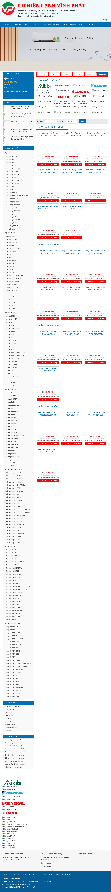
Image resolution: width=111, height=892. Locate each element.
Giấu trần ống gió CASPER (14, 479)
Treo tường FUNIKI (12, 171)
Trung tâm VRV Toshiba (13, 690)
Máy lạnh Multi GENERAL (14, 568)
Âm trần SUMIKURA (12, 300)
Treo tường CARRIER (12, 159)
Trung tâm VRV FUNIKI (13, 642)
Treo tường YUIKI (11, 229)
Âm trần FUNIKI (11, 251)
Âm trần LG (9, 269)
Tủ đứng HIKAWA (11, 417)
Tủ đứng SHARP (11, 454)
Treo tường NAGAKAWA (13, 202)
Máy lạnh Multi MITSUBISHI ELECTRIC (18, 586)
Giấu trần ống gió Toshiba (14, 536)
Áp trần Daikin (10, 325)
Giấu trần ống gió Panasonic (14, 518)
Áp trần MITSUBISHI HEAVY (15, 355)
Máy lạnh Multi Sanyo (12, 604)
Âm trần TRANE (11, 306)
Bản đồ (73, 24)
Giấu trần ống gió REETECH (14, 521)
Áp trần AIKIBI (10, 316)
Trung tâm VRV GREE (13, 648)
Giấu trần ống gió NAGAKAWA (15, 515)
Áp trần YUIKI (10, 386)
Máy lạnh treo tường (10, 153)
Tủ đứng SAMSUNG (12, 447)
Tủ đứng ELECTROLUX (13, 405)
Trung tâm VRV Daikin (13, 636)
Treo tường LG (10, 189)
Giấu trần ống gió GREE (13, 494)
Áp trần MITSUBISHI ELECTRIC (16, 352)
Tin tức (37, 24)
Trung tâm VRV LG (12, 657)
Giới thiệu (91, 24)
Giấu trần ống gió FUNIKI (13, 488)
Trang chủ (8, 24)
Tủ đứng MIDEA (11, 429)
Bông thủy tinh (9, 709)
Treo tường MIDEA (12, 192)
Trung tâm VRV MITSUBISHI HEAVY (17, 666)
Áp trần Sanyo (10, 371)
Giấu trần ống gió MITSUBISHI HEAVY (18, 512)
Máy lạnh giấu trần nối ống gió (13, 469)
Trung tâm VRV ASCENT (13, 630)
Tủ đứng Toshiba (11, 460)
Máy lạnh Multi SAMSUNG (14, 601)
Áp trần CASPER (11, 322)
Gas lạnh (8, 721)
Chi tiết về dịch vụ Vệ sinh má (14, 755)
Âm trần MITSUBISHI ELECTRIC (16, 275)
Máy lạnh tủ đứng (10, 389)
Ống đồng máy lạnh (11, 727)
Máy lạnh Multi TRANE (13, 616)
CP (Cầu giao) (9, 715)
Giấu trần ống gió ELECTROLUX (16, 485)
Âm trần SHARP (11, 297)
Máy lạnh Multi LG (11, 580)
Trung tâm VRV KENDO (13, 654)
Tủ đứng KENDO (11, 423)
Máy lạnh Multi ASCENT (13, 553)
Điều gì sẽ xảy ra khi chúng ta (14, 767)
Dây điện (8, 718)
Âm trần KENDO (11, 266)
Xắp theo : (40, 121)
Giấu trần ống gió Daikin (13, 482)
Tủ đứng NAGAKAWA (13, 438)
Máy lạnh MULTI (9, 546)
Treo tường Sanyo (11, 214)
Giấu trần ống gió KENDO (14, 500)
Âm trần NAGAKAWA (12, 281)
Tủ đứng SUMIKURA (12, 457)
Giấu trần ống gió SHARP (14, 530)
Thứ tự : (61, 121)
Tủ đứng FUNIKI (11, 408)
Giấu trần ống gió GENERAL (14, 491)
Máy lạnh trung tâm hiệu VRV (13, 623)
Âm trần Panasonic (12, 285)
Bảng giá (59, 875)
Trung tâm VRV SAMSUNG (14, 678)
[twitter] (89, 860)
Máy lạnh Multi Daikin (12, 559)
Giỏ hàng (103, 20)
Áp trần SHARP (10, 374)
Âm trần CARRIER (11, 239)
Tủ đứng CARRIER (12, 396)
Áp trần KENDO (11, 343)
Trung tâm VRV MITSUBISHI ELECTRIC (18, 663)
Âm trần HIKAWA (11, 260)
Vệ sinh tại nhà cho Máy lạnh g (14, 761)
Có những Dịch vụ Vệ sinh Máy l (15, 758)
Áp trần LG (9, 346)
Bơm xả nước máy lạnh (12, 706)
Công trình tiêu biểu (50, 24)
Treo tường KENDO (12, 186)
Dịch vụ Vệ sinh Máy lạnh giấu (14, 740)
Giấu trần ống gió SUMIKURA (15, 533)
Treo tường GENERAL (13, 174)
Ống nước (8, 730)
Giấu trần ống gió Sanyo (13, 527)
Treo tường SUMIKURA (13, 220)
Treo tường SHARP (12, 217)
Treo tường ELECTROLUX (14, 168)
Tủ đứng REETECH (12, 444)
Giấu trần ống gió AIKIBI (13, 473)
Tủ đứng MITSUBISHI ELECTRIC (16, 432)
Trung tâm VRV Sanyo (13, 681)
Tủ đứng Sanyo (10, 450)
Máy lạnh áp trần (9, 312)
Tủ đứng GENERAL (12, 411)
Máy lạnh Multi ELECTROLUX (15, 562)
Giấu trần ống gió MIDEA (13, 506)
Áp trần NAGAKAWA (12, 358)
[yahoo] (9, 96)
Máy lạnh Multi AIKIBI (12, 550)
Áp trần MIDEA (10, 349)
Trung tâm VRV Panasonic (14, 672)
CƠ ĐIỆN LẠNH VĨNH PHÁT (25, 887)
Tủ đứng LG (9, 426)
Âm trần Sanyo (10, 294)
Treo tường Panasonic (13, 205)
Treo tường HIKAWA (12, 180)
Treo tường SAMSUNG (13, 211)
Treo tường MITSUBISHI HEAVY (16, 198)
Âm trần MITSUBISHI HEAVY (15, 278)
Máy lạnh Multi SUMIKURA (14, 610)
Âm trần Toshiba (11, 303)
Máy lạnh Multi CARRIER (13, 556)
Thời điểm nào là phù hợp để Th (15, 752)
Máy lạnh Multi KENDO (13, 577)
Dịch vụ (28, 24)
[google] (85, 860)
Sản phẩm (19, 24)
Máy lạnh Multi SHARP (13, 607)
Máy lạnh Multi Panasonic (14, 595)
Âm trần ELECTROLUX (13, 248)
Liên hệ (65, 24)
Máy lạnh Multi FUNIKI (13, 565)
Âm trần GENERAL (12, 254)
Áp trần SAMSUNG (12, 367)
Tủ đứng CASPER (11, 399)
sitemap (81, 24)
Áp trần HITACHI (11, 340)
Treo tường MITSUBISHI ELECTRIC (17, 195)
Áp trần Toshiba (10, 380)
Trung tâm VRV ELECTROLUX (15, 639)
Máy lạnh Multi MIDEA (13, 583)
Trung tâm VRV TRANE (13, 693)
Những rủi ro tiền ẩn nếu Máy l (14, 746)
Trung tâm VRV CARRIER (14, 633)
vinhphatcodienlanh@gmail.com (19, 884)
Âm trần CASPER (11, 242)
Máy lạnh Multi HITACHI (13, 574)
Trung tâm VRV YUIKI (13, 696)
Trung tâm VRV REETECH (14, 675)
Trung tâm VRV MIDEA (13, 660)
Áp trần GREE (10, 337)
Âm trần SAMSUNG (12, 291)
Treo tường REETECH (13, 208)
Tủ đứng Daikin (10, 402)
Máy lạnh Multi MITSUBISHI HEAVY (17, 589)
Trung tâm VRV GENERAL (14, 645)
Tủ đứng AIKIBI (10, 393)
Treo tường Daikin (11, 165)
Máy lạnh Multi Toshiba (13, 613)
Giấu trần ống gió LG (12, 503)
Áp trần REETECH (11, 364)
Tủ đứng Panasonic (12, 441)
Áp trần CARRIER (11, 319)
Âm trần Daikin (10, 245)
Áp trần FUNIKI (10, 331)
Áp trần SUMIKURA (12, 377)
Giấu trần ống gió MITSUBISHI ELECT (18, 509)
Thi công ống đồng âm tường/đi (15, 764)
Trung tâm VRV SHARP (13, 684)
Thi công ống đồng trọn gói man (15, 743)
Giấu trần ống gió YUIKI (13, 543)
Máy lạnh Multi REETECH (14, 598)
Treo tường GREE (11, 177)
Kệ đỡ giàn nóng (10, 724)
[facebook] (5, 96)
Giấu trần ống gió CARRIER (14, 476)
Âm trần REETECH (12, 288)
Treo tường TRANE (12, 226)
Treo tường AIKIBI (11, 156)
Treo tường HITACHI (12, 183)
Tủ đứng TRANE (11, 463)
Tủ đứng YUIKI (10, 466)
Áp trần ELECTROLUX (13, 328)
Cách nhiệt (8, 712)
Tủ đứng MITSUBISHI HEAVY (15, 435)
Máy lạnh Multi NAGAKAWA (14, 592)
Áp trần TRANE (10, 383)
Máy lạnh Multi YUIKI (12, 619)
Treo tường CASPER (12, 162)
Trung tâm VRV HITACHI (13, 651)
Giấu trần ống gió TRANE (13, 540)
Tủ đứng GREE (10, 414)
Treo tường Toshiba (12, 223)
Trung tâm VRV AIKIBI (13, 627)
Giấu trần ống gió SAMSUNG (15, 524)
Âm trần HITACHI (11, 263)
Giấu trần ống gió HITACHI (14, 497)
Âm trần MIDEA (11, 272)
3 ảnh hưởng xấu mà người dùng (15, 749)
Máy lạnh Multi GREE (12, 571)
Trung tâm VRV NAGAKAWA (15, 669)
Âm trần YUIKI (10, 309)
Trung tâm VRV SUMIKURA (14, 687)
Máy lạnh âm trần (9, 233)
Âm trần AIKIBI (10, 236)
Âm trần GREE (10, 257)
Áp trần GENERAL (11, 334)
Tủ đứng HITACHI (11, 420)
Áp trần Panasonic (11, 361)
